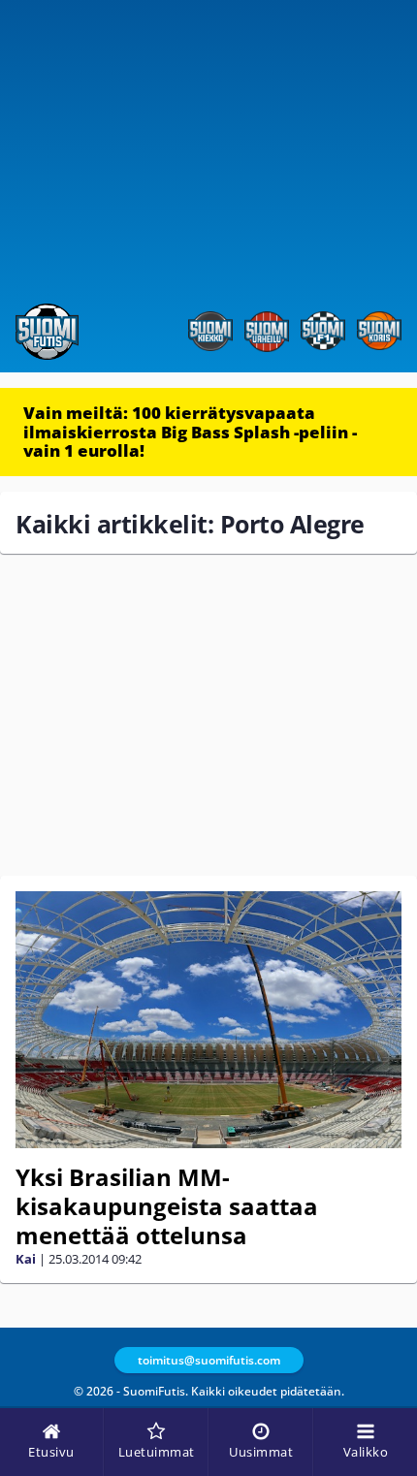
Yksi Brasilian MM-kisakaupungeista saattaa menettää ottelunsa (167, 1206)
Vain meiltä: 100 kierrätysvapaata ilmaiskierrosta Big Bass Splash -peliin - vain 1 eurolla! (190, 431)
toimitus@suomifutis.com (209, 1360)
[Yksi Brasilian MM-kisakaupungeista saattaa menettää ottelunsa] (208, 1019)
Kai (26, 1258)
